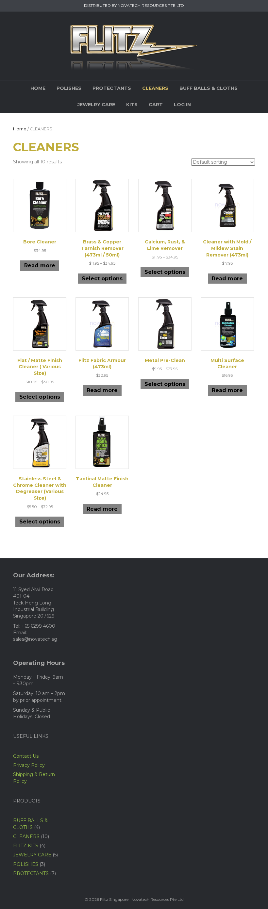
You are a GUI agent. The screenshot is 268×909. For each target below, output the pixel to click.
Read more (39, 265)
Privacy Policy (29, 765)
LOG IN (182, 104)
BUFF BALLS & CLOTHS (208, 88)
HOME (37, 88)
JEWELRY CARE (96, 104)
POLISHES (69, 88)
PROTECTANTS (111, 88)
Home (19, 128)
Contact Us (26, 756)
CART (156, 104)
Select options (102, 278)
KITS (132, 104)
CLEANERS (155, 88)
